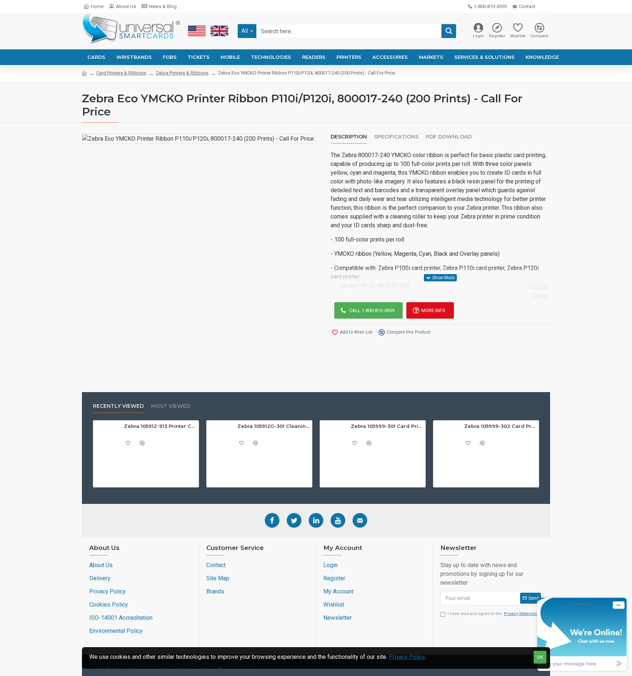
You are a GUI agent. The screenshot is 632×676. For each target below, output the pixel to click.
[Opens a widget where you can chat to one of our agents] (581, 634)
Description (349, 137)
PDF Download (449, 137)
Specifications (396, 137)
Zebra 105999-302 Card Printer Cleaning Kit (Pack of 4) (500, 426)
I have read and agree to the (493, 613)
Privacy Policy (407, 656)
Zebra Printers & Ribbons (182, 73)
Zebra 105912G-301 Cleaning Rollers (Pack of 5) (273, 426)
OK (540, 657)
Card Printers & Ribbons (121, 73)
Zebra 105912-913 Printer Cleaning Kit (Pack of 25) (160, 426)
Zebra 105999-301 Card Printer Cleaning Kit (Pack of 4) (387, 426)
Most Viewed (170, 406)
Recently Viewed (118, 406)
